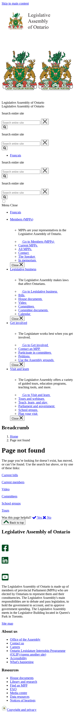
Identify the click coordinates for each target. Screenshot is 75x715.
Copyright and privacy (21, 709)
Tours (5, 510)
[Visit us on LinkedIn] (5, 562)
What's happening (22, 662)
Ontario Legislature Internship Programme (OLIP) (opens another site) (37, 652)
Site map (7, 623)
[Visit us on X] (4, 555)
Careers (15, 647)
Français (15, 155)
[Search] (5, 127)
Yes (39, 517)
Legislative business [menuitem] (23, 269)
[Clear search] (45, 122)
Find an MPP (19, 685)
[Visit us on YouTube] (5, 579)
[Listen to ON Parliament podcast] (4, 568)
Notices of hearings (22, 700)
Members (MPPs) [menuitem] (21, 219)
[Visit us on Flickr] (4, 571)
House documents (22, 678)
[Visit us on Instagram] (4, 542)
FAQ (13, 689)
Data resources (19, 696)
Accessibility (18, 658)
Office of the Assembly (25, 639)
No (48, 517)
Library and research (23, 681)
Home (14, 436)
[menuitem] (37, 241)
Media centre (18, 693)
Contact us (17, 643)
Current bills (10, 475)
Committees (9, 496)
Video (6, 489)
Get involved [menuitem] (18, 323)
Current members (13, 482)
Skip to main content (15, 3)
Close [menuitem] (15, 265)
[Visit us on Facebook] (5, 550)
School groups (11, 503)
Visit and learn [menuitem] (19, 369)
